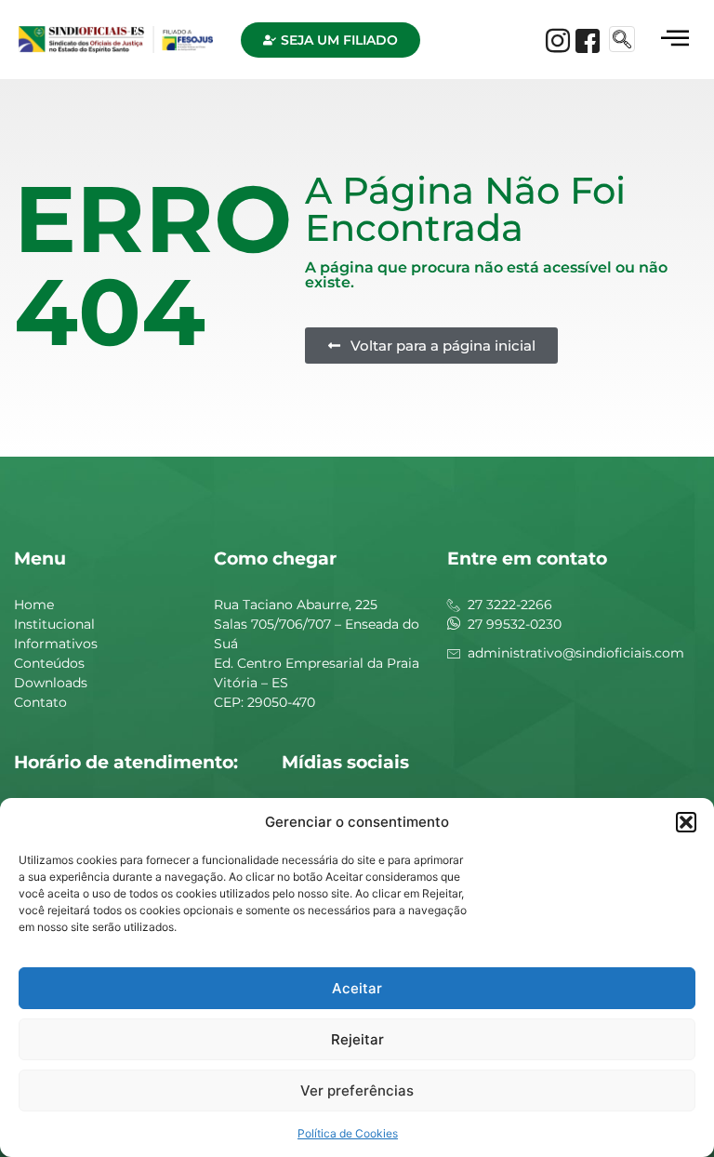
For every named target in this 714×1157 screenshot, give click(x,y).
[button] (686, 822)
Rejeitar (357, 1039)
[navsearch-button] (622, 39)
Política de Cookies (348, 1133)
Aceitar (357, 988)
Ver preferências (357, 1090)
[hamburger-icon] (674, 39)
